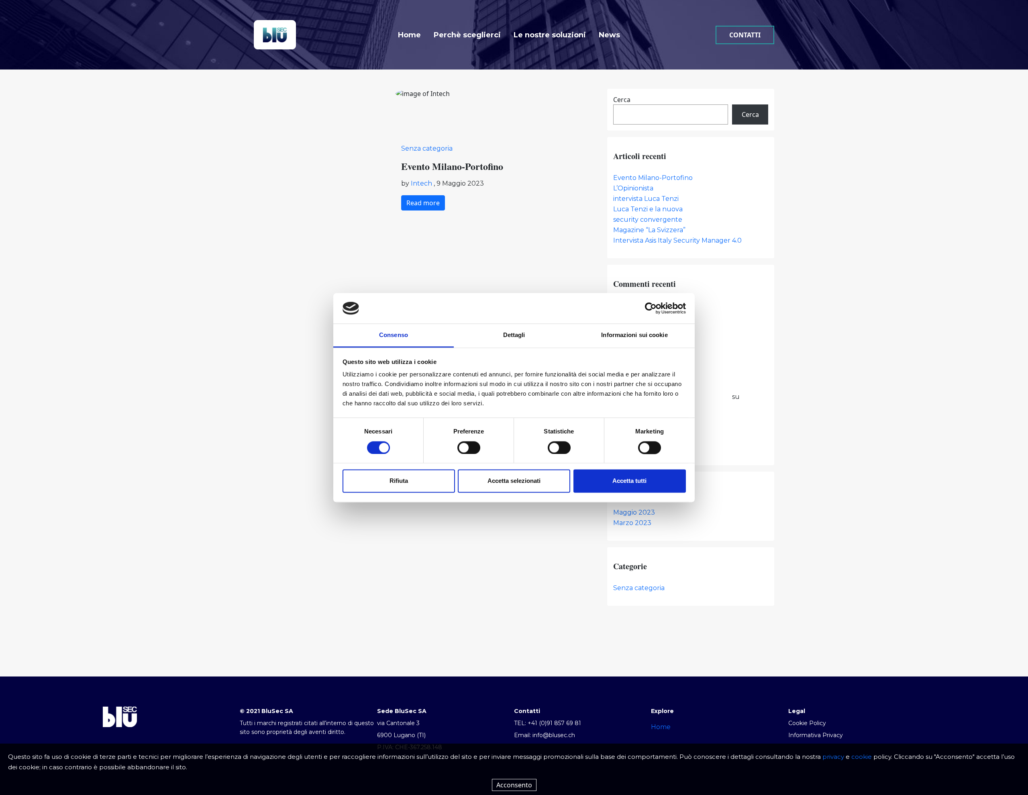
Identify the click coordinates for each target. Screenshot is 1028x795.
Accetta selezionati (514, 481)
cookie (861, 756)
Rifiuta (399, 481)
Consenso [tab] (393, 335)
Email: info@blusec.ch (544, 735)
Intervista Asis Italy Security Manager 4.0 (677, 240)
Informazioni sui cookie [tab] (634, 335)
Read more (423, 202)
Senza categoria (427, 148)
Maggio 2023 (634, 512)
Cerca (621, 99)
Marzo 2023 (632, 523)
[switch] (468, 447)
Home (409, 35)
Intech (422, 183)
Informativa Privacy (815, 735)
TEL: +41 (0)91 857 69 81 (547, 723)
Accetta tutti (629, 481)
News (609, 35)
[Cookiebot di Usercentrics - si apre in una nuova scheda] (651, 308)
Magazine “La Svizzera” (649, 230)
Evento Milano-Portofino (653, 178)
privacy (833, 756)
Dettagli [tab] (514, 335)
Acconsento (514, 785)
